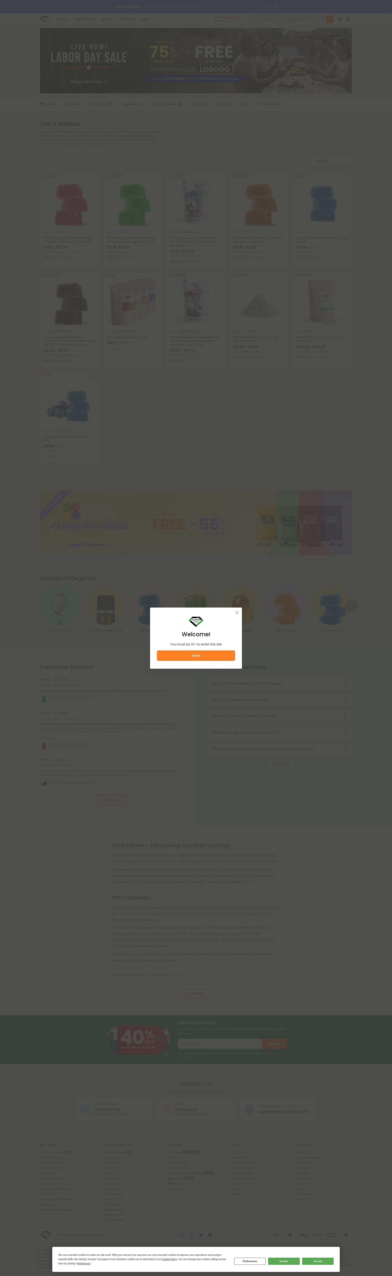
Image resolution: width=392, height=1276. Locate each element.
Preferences (250, 1261)
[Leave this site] (237, 612)
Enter (196, 655)
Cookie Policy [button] (169, 1259)
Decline (284, 1261)
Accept (318, 1261)
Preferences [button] (83, 1263)
